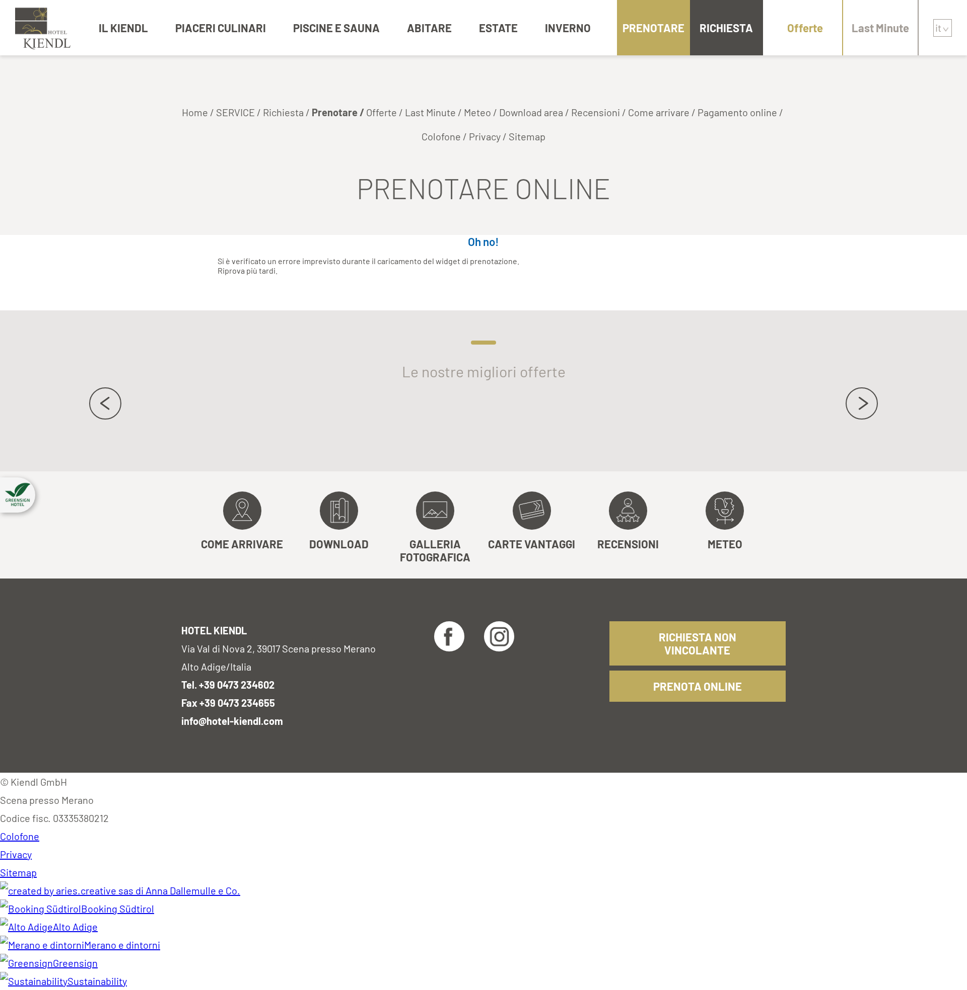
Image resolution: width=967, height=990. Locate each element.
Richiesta (726, 27)
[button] (18, 495)
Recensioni (595, 112)
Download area (531, 112)
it (938, 28)
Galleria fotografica (435, 550)
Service (235, 112)
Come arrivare (658, 112)
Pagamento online (737, 112)
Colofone (441, 136)
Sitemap (527, 136)
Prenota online (697, 686)
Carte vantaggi (531, 543)
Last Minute (880, 27)
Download (339, 543)
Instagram (499, 636)
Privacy (485, 136)
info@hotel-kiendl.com (232, 721)
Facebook (449, 636)
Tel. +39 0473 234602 (227, 685)
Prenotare (653, 27)
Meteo (477, 112)
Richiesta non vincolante (697, 643)
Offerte (805, 27)
